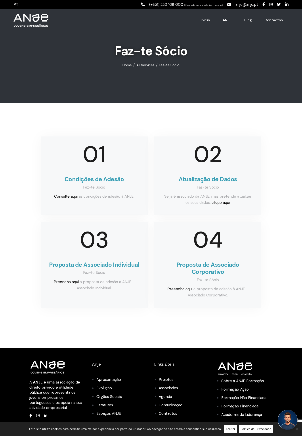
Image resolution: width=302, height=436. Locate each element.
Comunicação (170, 405)
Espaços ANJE (108, 413)
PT (15, 4)
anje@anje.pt (246, 4)
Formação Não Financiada (243, 397)
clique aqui (220, 202)
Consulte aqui (66, 196)
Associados (168, 387)
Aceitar (230, 429)
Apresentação (108, 379)
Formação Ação (235, 389)
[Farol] (288, 420)
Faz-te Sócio (94, 187)
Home (127, 65)
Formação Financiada (239, 406)
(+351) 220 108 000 (166, 4)
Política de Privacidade (256, 429)
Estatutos (104, 405)
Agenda (165, 396)
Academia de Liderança (241, 414)
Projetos (166, 379)
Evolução (104, 387)
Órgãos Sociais (109, 396)
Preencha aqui (66, 281)
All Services (145, 65)
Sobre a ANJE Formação (242, 380)
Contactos (168, 413)
